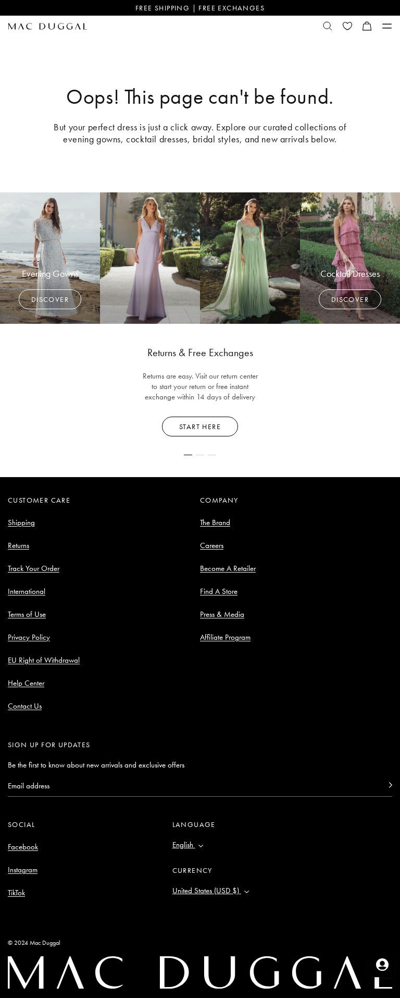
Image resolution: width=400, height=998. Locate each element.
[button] (367, 26)
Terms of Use (27, 614)
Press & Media (222, 614)
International (26, 591)
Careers (211, 545)
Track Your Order (33, 568)
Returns (18, 545)
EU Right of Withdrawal (44, 660)
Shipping (21, 522)
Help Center (26, 683)
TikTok (16, 892)
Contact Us (25, 706)
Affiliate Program (225, 637)
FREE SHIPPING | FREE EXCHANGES (200, 8)
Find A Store (219, 591)
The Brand (215, 522)
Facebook (23, 847)
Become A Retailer (228, 568)
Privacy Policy (29, 637)
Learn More (200, 426)
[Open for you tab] (382, 964)
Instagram (23, 870)
